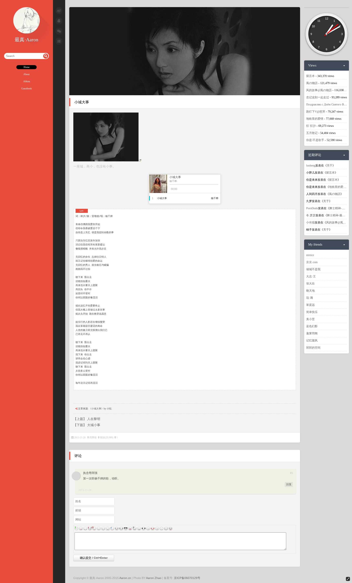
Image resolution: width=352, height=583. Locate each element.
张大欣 (310, 283)
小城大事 (81, 102)
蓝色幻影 (312, 326)
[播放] (194, 189)
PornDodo (312, 208)
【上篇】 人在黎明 (86, 419)
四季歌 (93, 437)
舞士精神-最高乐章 (339, 215)
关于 (329, 165)
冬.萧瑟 (311, 215)
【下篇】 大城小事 (86, 425)
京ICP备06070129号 (187, 578)
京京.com (312, 262)
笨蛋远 (310, 304)
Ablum (26, 81)
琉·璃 (309, 297)
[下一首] (202, 189)
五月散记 (312, 133)
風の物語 (312, 83)
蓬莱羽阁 (312, 333)
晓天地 (310, 290)
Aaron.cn (125, 578)
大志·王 (311, 276)
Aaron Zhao (153, 578)
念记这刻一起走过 (317, 97)
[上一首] (185, 189)
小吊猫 (310, 222)
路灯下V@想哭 (315, 111)
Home (27, 67)
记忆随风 (312, 340)
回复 (289, 484)
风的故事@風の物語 (319, 90)
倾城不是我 (313, 269)
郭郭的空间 (313, 347)
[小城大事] (184, 94)
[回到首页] (26, 32)
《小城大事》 (96, 408)
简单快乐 (312, 312)
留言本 (310, 76)
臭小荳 (310, 319)
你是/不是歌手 (315, 140)
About (26, 74)
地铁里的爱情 (314, 118)
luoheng (310, 165)
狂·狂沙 (311, 125)
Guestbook (26, 88)
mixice (310, 255)
